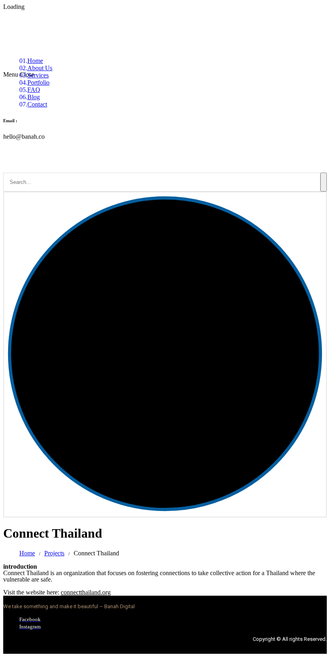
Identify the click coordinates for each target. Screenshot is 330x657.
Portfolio (38, 82)
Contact (37, 104)
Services (38, 75)
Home (35, 60)
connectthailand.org (86, 592)
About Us (39, 68)
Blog (33, 97)
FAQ (33, 89)
